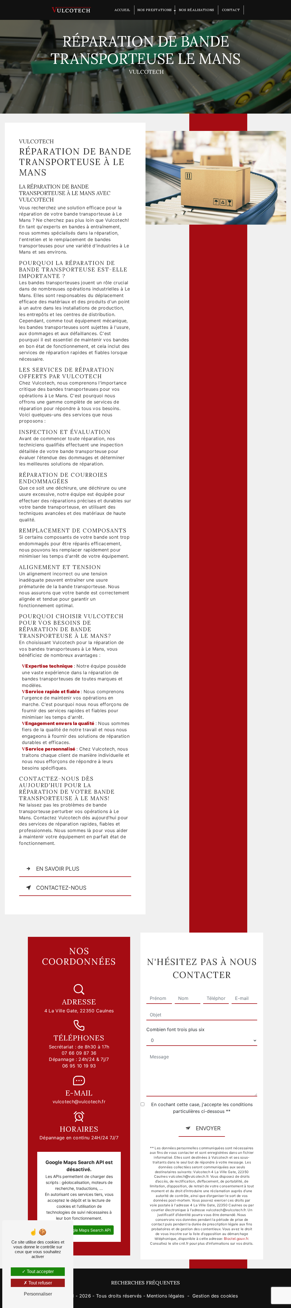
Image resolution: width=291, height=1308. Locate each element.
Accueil (122, 10)
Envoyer (208, 1128)
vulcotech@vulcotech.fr (79, 1101)
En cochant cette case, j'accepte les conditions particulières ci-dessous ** (202, 1108)
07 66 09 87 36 (79, 1053)
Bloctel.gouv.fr (236, 1238)
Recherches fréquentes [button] (145, 1282)
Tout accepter (40, 1271)
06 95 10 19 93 (79, 1066)
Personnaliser (38, 1294)
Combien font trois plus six (175, 1029)
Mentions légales (165, 1296)
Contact (231, 10)
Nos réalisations (196, 10)
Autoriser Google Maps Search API (79, 1230)
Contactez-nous (61, 887)
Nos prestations (154, 10)
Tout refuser (39, 1282)
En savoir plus (57, 868)
